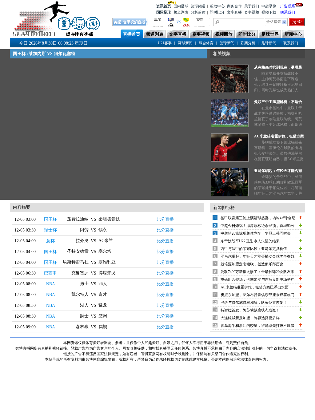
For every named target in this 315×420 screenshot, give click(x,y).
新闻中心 (293, 34)
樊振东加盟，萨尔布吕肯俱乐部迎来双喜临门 (257, 295)
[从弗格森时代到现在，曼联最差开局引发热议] (230, 91)
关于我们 (251, 6)
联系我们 (287, 12)
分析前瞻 (198, 12)
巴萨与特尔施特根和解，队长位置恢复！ (254, 302)
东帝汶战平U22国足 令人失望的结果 (250, 241)
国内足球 (180, 6)
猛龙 (102, 305)
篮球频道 (198, 6)
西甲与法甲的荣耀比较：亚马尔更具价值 (254, 249)
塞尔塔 (104, 251)
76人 (102, 283)
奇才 (102, 294)
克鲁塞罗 (80, 273)
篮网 (102, 316)
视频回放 (224, 34)
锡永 (102, 230)
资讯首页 (163, 6)
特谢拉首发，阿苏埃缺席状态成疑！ (250, 310)
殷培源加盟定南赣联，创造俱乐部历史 (252, 264)
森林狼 (82, 326)
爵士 (84, 316)
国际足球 (163, 12)
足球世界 (270, 34)
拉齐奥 (82, 240)
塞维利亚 (107, 262)
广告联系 (287, 6)
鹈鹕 (102, 326)
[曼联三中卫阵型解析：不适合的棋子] (230, 126)
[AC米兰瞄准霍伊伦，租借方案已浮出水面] (230, 160)
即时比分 (217, 12)
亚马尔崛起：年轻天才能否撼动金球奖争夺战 (257, 256)
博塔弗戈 (107, 273)
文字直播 (234, 12)
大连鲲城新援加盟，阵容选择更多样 (250, 318)
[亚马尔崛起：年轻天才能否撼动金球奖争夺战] (230, 195)
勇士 (84, 283)
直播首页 (131, 34)
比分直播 (165, 219)
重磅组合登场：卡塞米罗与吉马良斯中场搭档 (257, 279)
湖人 (84, 305)
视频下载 (268, 12)
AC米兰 (105, 240)
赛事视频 (251, 12)
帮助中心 (217, 6)
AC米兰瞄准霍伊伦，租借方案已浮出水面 (255, 287)
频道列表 (180, 12)
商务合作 (234, 6)
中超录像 (268, 6)
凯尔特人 (80, 294)
